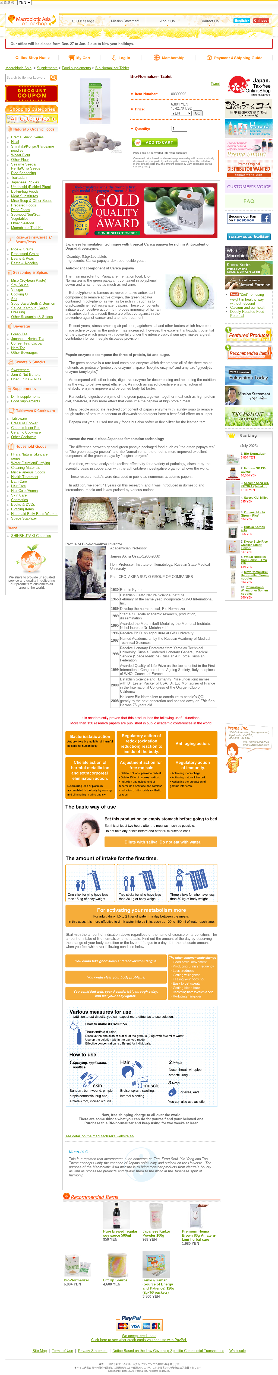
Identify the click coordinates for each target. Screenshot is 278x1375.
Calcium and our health (248, 307)
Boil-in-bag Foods (25, 191)
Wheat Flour (20, 155)
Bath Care (19, 481)
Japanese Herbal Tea (27, 339)
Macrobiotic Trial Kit (27, 228)
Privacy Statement (93, 1351)
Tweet (215, 84)
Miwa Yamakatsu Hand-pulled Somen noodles (255, 575)
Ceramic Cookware (26, 432)
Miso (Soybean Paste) (28, 280)
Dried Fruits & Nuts (26, 379)
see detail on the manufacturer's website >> (99, 1136)
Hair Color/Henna (24, 491)
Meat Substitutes (24, 196)
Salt (14, 299)
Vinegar (17, 290)
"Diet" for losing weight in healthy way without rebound (247, 298)
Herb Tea (18, 348)
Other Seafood (22, 223)
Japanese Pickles (25, 182)
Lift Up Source (115, 1280)
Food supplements (76, 68)
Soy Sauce (20, 285)
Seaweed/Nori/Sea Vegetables (25, 216)
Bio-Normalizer (76, 1280)
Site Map (40, 1351)
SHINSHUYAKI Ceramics (31, 536)
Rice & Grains (22, 249)
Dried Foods (20, 210)
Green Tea (19, 334)
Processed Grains (25, 254)
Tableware (19, 418)
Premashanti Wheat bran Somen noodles (254, 590)
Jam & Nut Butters (25, 375)
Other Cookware (23, 437)
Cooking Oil (20, 294)
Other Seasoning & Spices (32, 317)
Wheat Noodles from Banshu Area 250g (254, 560)
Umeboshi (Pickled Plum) (31, 187)
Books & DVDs (23, 504)
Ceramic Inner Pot (25, 428)
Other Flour (20, 160)
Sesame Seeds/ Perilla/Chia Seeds (25, 166)
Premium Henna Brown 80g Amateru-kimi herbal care (199, 1235)
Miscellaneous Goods (28, 472)
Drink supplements (25, 396)
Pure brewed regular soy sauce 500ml (120, 1233)
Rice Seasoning (23, 173)
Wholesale (237, 1351)
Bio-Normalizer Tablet (112, 68)
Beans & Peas (22, 258)
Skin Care (19, 495)
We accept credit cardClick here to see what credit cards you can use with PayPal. (139, 1338)
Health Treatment (24, 477)
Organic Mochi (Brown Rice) (253, 514)
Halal (15, 142)
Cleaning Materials (25, 468)
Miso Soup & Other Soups (31, 201)
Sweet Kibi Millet (256, 497)
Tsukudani (19, 178)
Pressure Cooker (24, 423)
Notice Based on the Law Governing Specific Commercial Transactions (168, 1351)
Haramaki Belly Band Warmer (34, 514)
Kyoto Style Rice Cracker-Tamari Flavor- (254, 545)
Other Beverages (24, 353)
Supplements (47, 68)
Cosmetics (19, 500)
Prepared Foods (23, 205)
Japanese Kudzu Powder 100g (156, 1233)
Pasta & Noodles (24, 263)
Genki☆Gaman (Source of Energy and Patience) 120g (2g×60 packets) (158, 1286)
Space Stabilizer (24, 518)
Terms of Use (62, 1351)
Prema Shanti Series (27, 137)
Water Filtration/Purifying (30, 463)
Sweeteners (20, 370)
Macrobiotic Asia (18, 68)
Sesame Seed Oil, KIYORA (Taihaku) (255, 484)
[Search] (53, 78)
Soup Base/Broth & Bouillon (33, 303)
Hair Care (18, 486)
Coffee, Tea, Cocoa (26, 343)
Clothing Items (22, 509)
